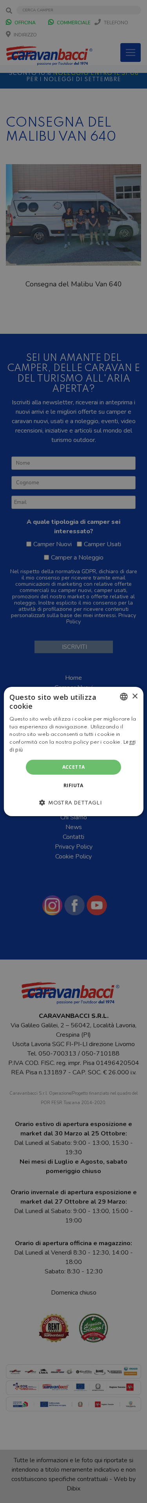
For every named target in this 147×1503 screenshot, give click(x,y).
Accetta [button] (73, 767)
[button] (73, 802)
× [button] (135, 696)
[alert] (73, 751)
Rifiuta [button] (73, 785)
